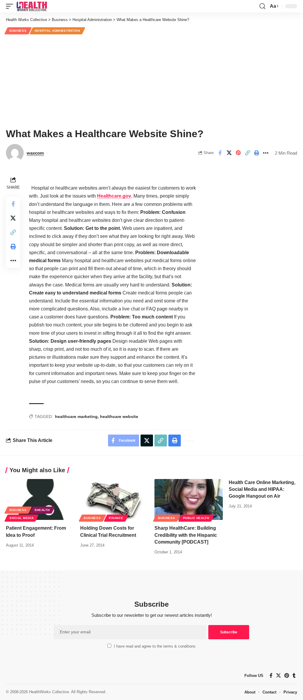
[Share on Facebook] (220, 153)
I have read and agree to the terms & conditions (155, 646)
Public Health (196, 518)
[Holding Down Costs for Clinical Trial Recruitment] (114, 499)
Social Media (21, 518)
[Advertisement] (151, 80)
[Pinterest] (287, 676)
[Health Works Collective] (31, 6)
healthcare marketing (76, 416)
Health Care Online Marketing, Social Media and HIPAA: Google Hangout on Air (262, 489)
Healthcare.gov (114, 195)
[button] (11, 6)
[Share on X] (229, 153)
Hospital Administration (57, 30)
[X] (278, 676)
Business (18, 30)
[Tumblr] (294, 676)
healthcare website (119, 416)
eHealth (42, 510)
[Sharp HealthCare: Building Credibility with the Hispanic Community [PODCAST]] (188, 499)
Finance (116, 518)
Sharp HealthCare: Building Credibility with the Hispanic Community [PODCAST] (185, 535)
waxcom (35, 153)
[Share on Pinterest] (238, 153)
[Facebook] (271, 676)
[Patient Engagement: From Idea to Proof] (40, 499)
